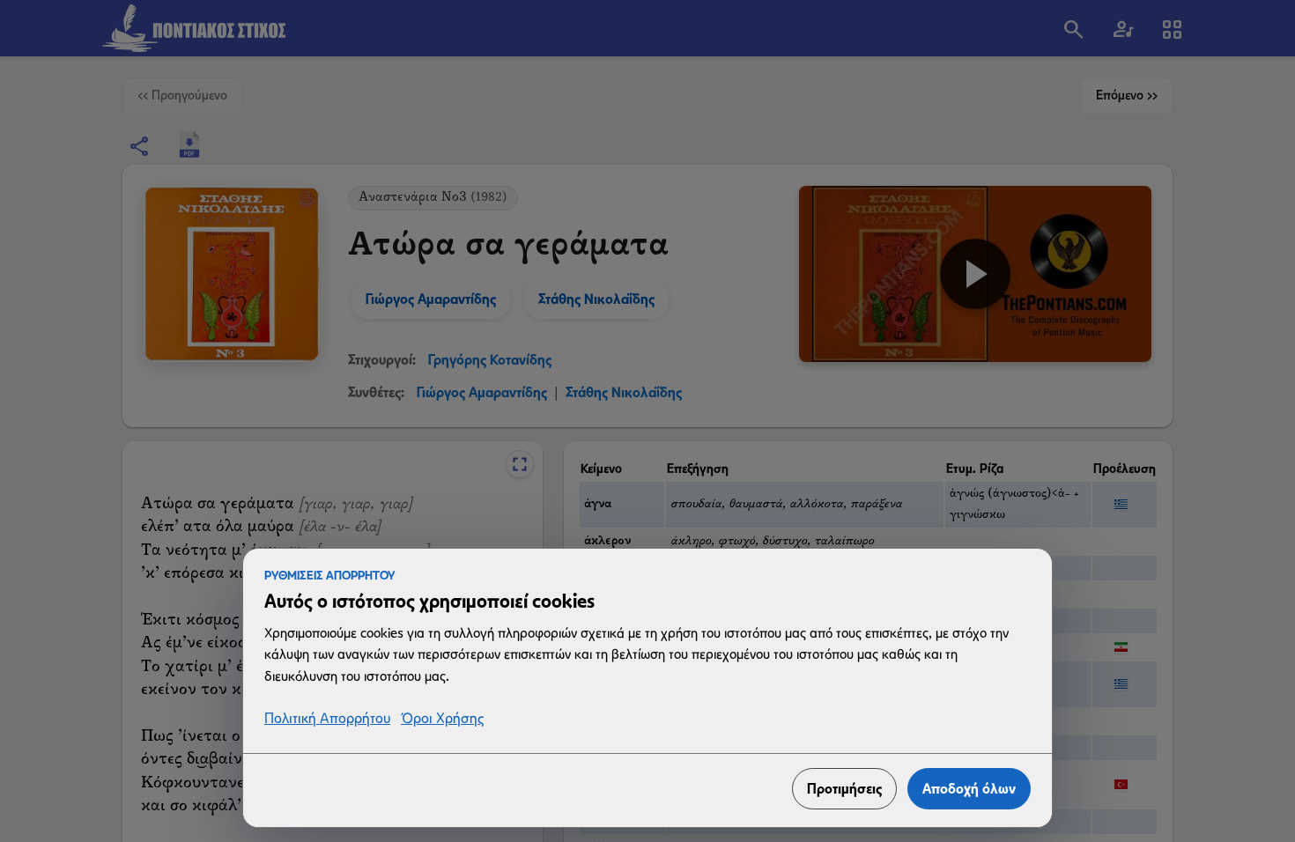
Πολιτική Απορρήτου (327, 719)
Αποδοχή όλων (969, 789)
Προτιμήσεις (844, 789)
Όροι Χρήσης (442, 719)
